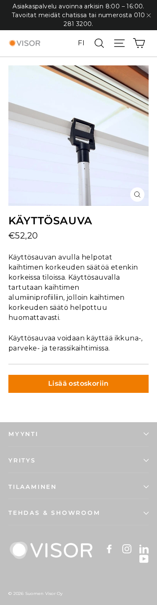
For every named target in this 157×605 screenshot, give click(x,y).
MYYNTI (23, 434)
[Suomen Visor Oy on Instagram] (126, 549)
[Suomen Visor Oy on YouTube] (144, 559)
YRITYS (22, 460)
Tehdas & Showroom (54, 513)
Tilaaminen (32, 487)
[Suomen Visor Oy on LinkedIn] (144, 549)
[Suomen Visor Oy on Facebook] (109, 549)
